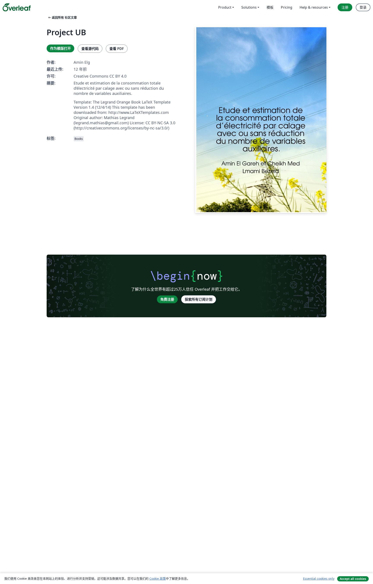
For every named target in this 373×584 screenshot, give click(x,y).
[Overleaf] (17, 7)
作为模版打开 (60, 48)
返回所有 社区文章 (62, 17)
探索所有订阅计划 (198, 299)
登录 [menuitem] (363, 7)
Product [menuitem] (224, 7)
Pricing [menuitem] (286, 7)
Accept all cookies (353, 579)
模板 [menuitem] (270, 7)
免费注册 (167, 299)
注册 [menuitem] (344, 7)
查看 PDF (116, 48)
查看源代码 (90, 48)
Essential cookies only (318, 578)
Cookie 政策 (157, 578)
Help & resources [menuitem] (314, 7)
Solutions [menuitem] (249, 7)
